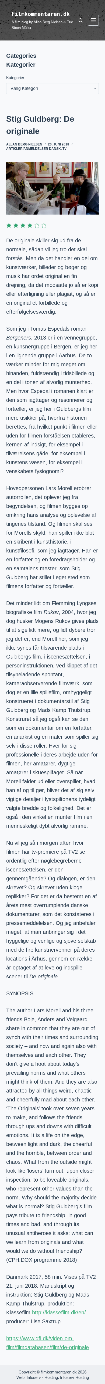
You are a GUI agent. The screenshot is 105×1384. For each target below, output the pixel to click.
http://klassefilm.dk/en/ (59, 1312)
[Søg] (81, 20)
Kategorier (15, 77)
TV (64, 149)
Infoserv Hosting (74, 1377)
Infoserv (34, 1377)
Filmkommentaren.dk (41, 14)
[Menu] (93, 20)
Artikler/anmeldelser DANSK (33, 149)
